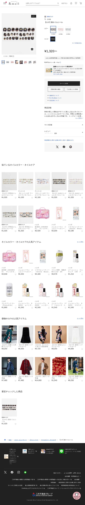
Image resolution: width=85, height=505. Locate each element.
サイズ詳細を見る (77, 43)
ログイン (64, 3)
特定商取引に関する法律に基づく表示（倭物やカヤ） (59, 140)
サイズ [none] (46, 39)
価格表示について (54, 95)
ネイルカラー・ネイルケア (48, 440)
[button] (19, 34)
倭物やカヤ (50, 16)
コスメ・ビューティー (20, 440)
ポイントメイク (34, 440)
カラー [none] (46, 28)
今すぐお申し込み (58, 74)
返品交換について (54, 100)
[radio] (53, 30)
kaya (10, 440)
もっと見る (78, 118)
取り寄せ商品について (55, 98)
